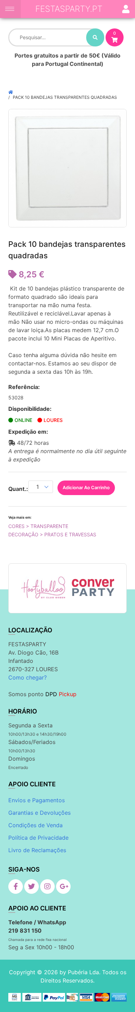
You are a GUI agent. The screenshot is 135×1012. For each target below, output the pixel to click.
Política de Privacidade (38, 837)
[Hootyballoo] (43, 587)
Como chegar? (27, 677)
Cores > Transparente (38, 526)
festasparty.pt (68, 9)
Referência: (24, 386)
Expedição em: (28, 431)
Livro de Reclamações (37, 850)
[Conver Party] (92, 587)
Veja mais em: (20, 517)
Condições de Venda (35, 825)
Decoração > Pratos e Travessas (52, 534)
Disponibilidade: (30, 408)
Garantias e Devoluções (39, 812)
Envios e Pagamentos (36, 800)
